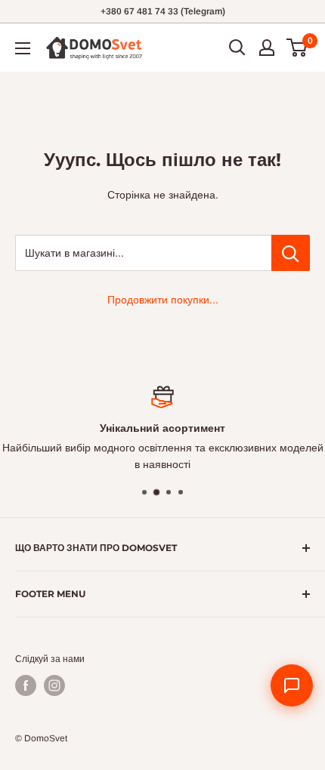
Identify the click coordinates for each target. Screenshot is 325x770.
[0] (297, 47)
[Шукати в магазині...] (290, 253)
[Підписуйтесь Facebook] (25, 685)
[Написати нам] (292, 685)
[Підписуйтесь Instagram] (54, 685)
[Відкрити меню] (22, 48)
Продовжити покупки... (162, 300)
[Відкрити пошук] (237, 47)
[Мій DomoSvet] (266, 47)
